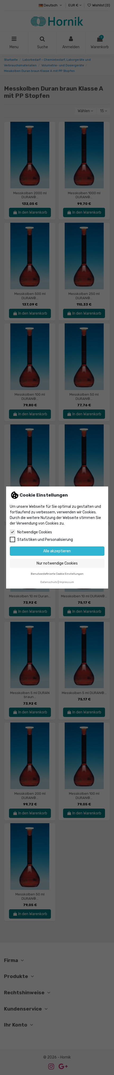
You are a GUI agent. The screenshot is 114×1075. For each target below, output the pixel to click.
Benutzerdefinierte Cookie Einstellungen (57, 573)
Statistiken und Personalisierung (45, 539)
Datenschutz (48, 582)
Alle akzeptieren (57, 551)
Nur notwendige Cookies (57, 563)
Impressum (66, 582)
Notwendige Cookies (34, 532)
